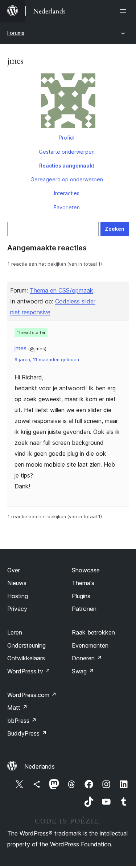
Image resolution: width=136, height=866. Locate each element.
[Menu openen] (124, 11)
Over (13, 570)
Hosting (17, 596)
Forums (15, 33)
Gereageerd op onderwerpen (66, 179)
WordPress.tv (28, 671)
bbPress (22, 720)
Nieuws (16, 583)
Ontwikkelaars (26, 658)
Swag (83, 671)
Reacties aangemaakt (66, 165)
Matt (17, 707)
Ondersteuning (26, 645)
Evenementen (90, 645)
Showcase (86, 570)
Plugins (81, 596)
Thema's (83, 583)
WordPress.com (32, 694)
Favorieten (67, 207)
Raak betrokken (93, 632)
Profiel (66, 137)
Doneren (87, 658)
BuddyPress (27, 733)
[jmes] (68, 102)
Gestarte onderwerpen (67, 152)
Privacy (17, 608)
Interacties (66, 193)
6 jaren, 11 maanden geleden (47, 359)
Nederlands (39, 766)
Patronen (84, 608)
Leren (14, 632)
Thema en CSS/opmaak (61, 290)
